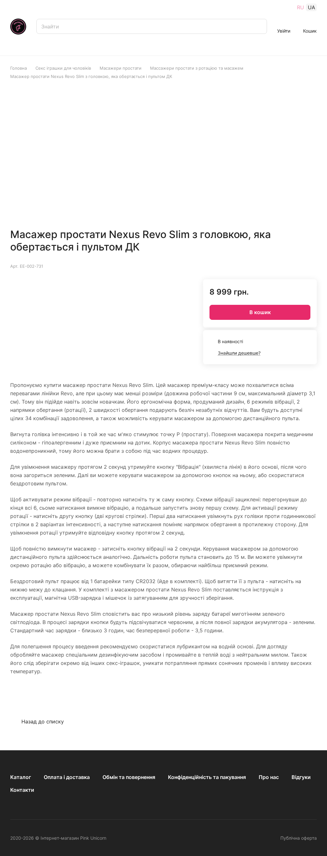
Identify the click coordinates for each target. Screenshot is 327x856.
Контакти (22, 790)
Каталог (20, 777)
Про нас (269, 777)
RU (300, 7)
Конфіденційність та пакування (207, 777)
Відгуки (301, 777)
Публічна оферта (298, 838)
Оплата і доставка (67, 777)
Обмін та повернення (129, 777)
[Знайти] (259, 26)
